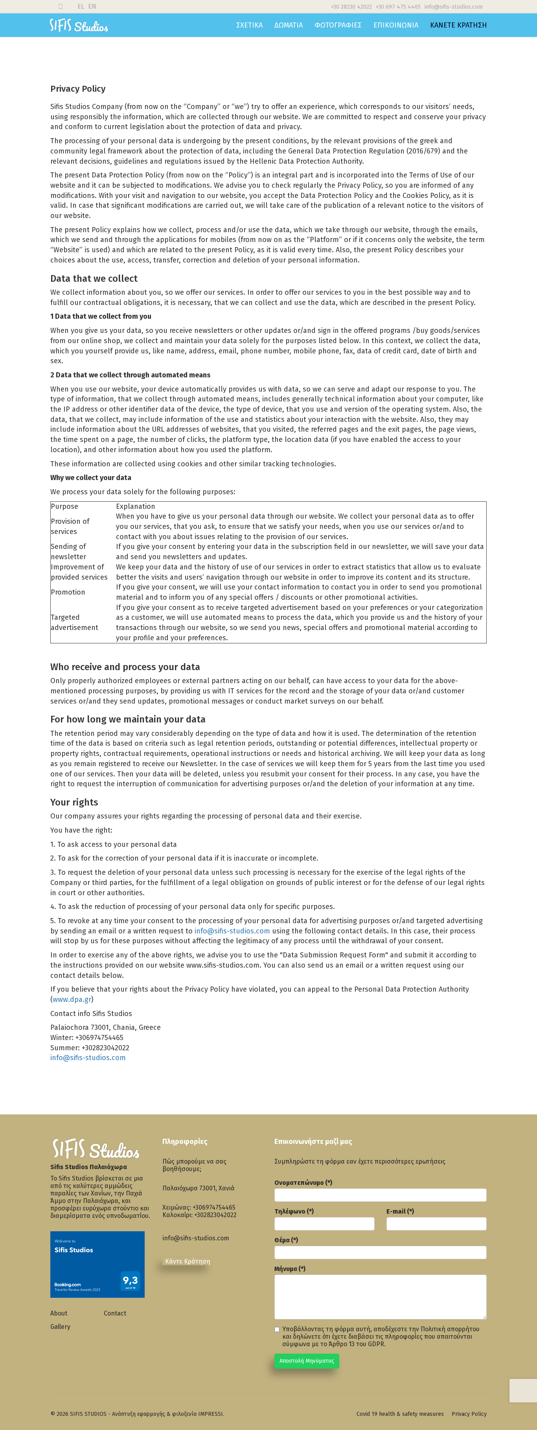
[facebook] (172, 1285)
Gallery (60, 1326)
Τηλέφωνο (294, 1211)
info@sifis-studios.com (454, 6)
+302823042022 (215, 1215)
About (58, 1313)
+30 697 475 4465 (398, 6)
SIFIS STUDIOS (88, 1414)
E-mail (400, 1211)
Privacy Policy (469, 1414)
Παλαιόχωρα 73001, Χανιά (198, 1188)
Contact (115, 1313)
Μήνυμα (289, 1269)
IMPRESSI (210, 1414)
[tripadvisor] (211, 1291)
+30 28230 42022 (351, 6)
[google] (192, 1285)
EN (92, 6)
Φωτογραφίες (338, 25)
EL (81, 6)
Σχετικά (249, 25)
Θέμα (286, 1240)
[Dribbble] (60, 6)
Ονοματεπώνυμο (303, 1182)
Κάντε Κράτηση (187, 1261)
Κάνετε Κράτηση (458, 25)
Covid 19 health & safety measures (400, 1414)
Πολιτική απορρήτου (450, 1329)
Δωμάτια (288, 25)
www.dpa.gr (72, 999)
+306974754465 (214, 1207)
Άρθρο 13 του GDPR (356, 1344)
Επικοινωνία (395, 25)
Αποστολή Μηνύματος (307, 1361)
